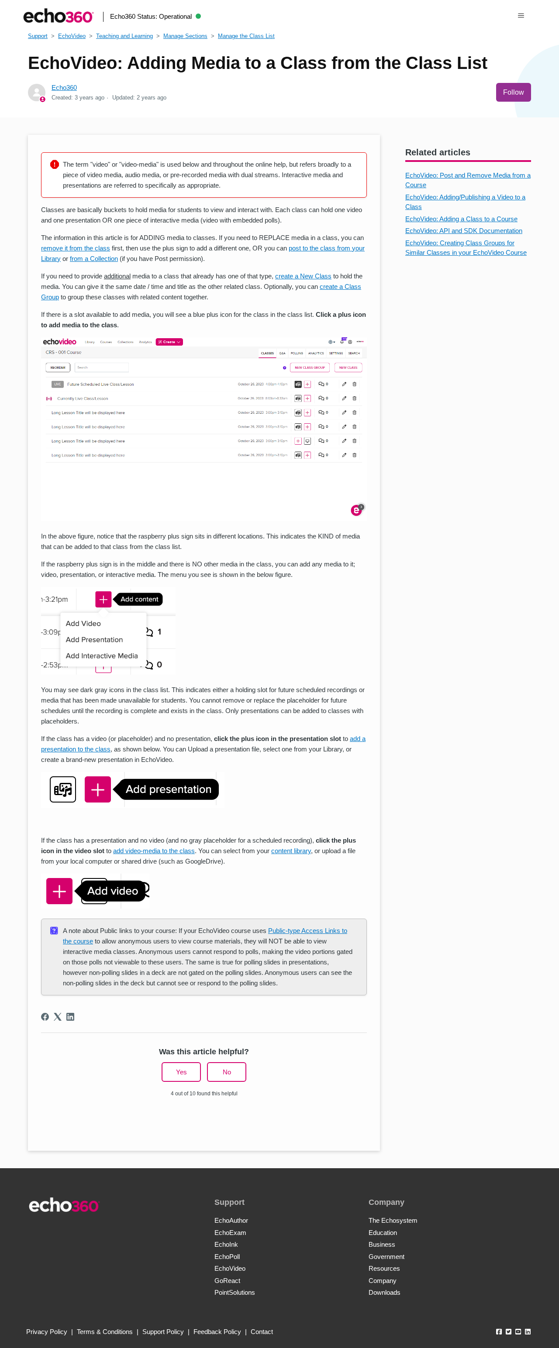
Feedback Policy (217, 1331)
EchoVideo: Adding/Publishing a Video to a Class (465, 202)
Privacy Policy (46, 1331)
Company (383, 1280)
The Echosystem (393, 1220)
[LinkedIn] (70, 1017)
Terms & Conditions (105, 1331)
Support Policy (163, 1331)
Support (38, 36)
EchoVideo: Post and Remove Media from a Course (468, 180)
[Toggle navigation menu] (521, 16)
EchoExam (230, 1232)
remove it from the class (75, 248)
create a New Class (303, 276)
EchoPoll (227, 1256)
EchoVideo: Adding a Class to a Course (461, 219)
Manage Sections (185, 36)
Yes (181, 1072)
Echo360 (64, 87)
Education (383, 1232)
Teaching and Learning (124, 36)
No (227, 1072)
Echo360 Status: (151, 16)
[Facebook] (45, 1017)
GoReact (227, 1280)
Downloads (384, 1292)
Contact (262, 1331)
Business (382, 1244)
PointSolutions (234, 1292)
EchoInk (226, 1244)
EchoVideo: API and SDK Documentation (463, 230)
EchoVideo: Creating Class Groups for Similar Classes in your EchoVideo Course (466, 248)
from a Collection (94, 258)
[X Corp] (58, 1017)
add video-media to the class (154, 850)
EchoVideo (72, 36)
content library (291, 850)
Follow (513, 92)
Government (386, 1256)
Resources (384, 1268)
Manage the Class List (246, 36)
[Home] (58, 15)
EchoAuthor (231, 1220)
